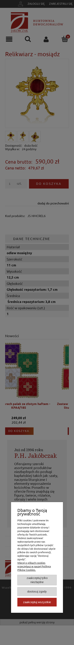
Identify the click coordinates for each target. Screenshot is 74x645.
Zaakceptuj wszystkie (37, 602)
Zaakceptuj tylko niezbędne (37, 579)
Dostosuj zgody (37, 591)
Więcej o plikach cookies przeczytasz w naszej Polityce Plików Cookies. (34, 566)
